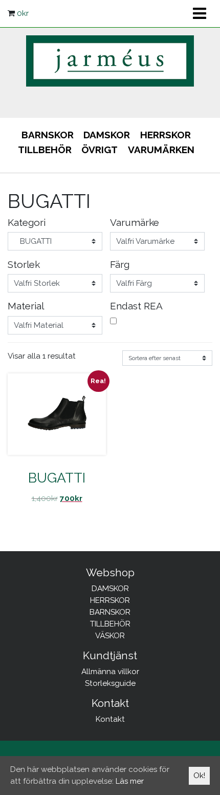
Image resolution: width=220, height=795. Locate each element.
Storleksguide (110, 683)
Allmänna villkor (110, 671)
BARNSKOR (47, 134)
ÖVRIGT (99, 149)
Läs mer (130, 781)
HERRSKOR (165, 134)
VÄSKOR (110, 635)
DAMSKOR (106, 134)
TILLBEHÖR (45, 149)
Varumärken (161, 149)
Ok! (199, 775)
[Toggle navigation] (199, 13)
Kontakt (110, 719)
